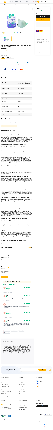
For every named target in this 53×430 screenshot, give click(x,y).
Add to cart (42, 16)
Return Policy (21, 386)
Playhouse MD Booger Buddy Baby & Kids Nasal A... (37, 4)
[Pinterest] (45, 426)
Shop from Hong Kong (25, 421)
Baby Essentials (8, 4)
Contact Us (3, 382)
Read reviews (28, 284)
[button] (42, 1)
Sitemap (2, 388)
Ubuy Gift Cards (22, 391)
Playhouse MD (4, 5)
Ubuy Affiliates (21, 395)
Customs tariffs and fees (6, 391)
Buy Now (42, 19)
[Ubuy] (4, 1)
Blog (19, 393)
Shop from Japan (17, 421)
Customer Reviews (22, 384)
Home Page (3, 4)
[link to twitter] (20, 32)
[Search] (38, 2)
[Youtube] (48, 425)
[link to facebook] (17, 32)
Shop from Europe (12, 422)
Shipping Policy (4, 393)
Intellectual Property (5, 386)
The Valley (20, 404)
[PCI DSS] (3, 416)
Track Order (3, 389)
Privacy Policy (28, 424)
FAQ (19, 388)
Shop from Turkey (4, 422)
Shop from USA (3, 421)
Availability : (3, 52)
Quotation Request (4, 384)
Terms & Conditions (21, 424)
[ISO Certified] (11, 415)
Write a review (4, 277)
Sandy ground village (23, 407)
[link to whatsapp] (14, 32)
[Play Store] (45, 406)
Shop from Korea (34, 421)
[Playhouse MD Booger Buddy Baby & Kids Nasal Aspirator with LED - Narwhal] (17, 21)
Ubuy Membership (4, 396)
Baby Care (13, 4)
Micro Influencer (4, 395)
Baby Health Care (19, 4)
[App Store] (39, 406)
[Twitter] (50, 425)
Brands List (21, 382)
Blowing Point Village (22, 405)
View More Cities (22, 409)
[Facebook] (44, 425)
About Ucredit (21, 389)
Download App (21, 381)
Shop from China (41, 421)
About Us (3, 381)
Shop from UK (10, 421)
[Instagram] (46, 425)
